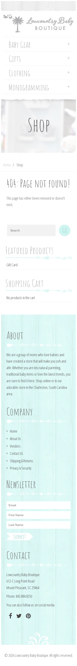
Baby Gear (20, 44)
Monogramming (29, 87)
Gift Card (12, 264)
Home (7, 164)
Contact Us (16, 453)
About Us (15, 438)
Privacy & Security (20, 468)
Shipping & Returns (21, 460)
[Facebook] (9, 616)
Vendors (15, 446)
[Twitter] (18, 616)
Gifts (15, 58)
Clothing (20, 73)
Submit (19, 536)
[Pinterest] (27, 616)
